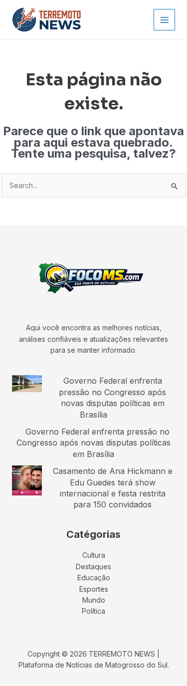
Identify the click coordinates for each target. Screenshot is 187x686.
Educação (93, 577)
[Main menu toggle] (164, 19)
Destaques (93, 566)
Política (93, 611)
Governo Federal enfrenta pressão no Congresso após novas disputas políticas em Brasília (112, 397)
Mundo (93, 600)
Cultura (93, 555)
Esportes (93, 589)
